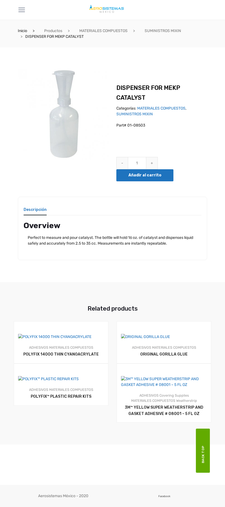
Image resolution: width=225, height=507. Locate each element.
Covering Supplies (174, 395)
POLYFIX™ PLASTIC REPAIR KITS (61, 396)
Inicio (22, 30)
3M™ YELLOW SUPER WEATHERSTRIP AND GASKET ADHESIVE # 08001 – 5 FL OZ (164, 410)
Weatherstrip (186, 401)
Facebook (164, 496)
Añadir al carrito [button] (166, 441)
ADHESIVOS (38, 347)
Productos (53, 30)
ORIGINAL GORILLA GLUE (164, 354)
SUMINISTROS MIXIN (163, 30)
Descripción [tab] (35, 210)
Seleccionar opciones (63, 424)
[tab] (35, 211)
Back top (203, 454)
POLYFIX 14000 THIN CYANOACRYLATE (61, 354)
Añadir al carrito (144, 175)
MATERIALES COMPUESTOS (103, 30)
